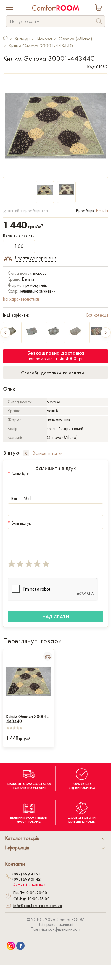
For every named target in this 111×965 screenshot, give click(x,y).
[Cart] (99, 8)
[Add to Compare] (47, 656)
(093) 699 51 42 (26, 879)
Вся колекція (97, 315)
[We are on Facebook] (20, 946)
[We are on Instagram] (11, 946)
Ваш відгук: (20, 523)
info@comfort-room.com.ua (37, 905)
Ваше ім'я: (18, 474)
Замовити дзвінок (29, 884)
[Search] (99, 22)
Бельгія (102, 211)
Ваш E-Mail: (21, 498)
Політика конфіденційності (55, 929)
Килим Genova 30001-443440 (27, 718)
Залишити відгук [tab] (47, 453)
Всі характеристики (21, 299)
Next (106, 332)
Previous (5, 332)
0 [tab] (26, 453)
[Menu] (9, 8)
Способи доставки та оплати (53, 372)
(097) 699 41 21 (26, 874)
